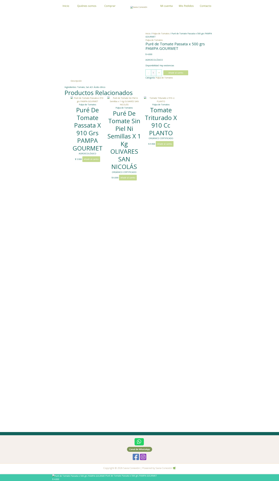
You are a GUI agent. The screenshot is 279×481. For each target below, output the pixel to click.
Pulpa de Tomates (161, 33)
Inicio (65, 6)
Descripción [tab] (76, 80)
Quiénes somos (86, 6)
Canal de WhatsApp (139, 449)
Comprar (110, 6)
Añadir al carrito (175, 72)
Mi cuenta (166, 6)
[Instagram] (143, 457)
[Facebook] (136, 457)
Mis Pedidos (186, 6)
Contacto (205, 6)
